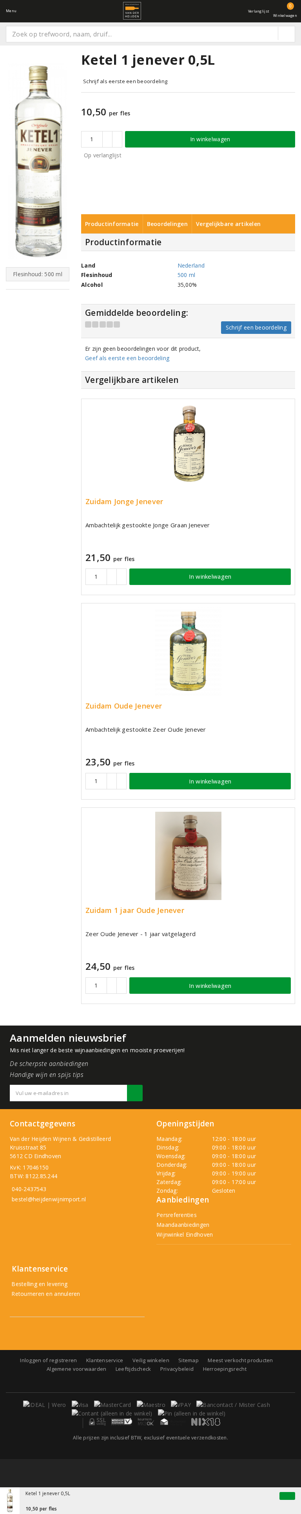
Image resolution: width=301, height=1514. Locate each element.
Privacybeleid (177, 1368)
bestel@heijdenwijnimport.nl (49, 1199)
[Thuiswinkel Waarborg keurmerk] (173, 1422)
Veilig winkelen (150, 1360)
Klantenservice (104, 1360)
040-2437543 (29, 1189)
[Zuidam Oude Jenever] (188, 651)
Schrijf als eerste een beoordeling (125, 81)
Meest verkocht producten (240, 1360)
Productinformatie (112, 224)
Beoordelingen (167, 224)
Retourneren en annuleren (45, 1293)
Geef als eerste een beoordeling (127, 358)
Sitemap (188, 1360)
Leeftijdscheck (133, 1368)
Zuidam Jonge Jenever (124, 501)
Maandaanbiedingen (183, 1224)
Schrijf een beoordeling (256, 327)
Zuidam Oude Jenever (123, 706)
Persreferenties (176, 1215)
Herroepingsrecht (225, 1368)
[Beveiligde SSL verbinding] (121, 1422)
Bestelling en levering (38, 1284)
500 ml (187, 275)
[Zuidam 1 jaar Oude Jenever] (188, 856)
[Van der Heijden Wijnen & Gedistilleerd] (132, 11)
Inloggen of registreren (48, 1360)
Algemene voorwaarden (76, 1368)
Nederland (191, 265)
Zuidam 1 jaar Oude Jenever (134, 910)
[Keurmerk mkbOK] (146, 1422)
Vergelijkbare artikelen (228, 224)
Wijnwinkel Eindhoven (184, 1234)
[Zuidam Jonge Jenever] (188, 447)
